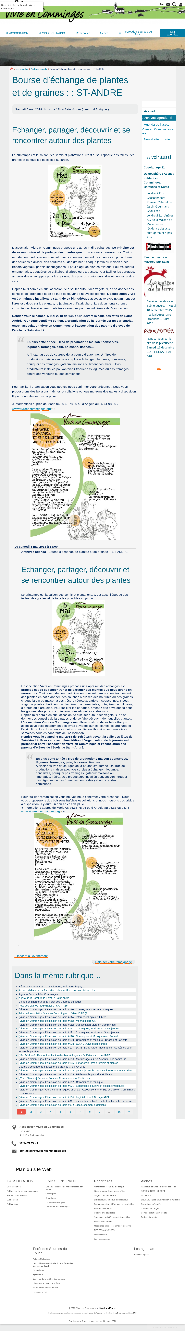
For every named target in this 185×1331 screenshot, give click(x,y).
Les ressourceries (102, 1239)
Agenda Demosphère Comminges (38, 994)
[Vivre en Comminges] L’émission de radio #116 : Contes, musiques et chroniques (66, 1009)
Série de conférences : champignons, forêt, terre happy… (52, 986)
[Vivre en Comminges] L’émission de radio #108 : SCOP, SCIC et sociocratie (63, 1043)
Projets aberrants (149, 1217)
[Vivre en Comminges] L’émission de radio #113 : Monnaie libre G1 (57, 1020)
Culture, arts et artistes (104, 1213)
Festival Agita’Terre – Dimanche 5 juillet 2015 (160, 319)
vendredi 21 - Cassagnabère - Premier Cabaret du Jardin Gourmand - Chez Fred (159, 202)
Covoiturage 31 (154, 167)
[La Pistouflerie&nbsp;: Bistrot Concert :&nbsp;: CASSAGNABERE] (159, 331)
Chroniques (51, 1194)
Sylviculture (38, 1274)
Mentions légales (107, 1308)
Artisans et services (103, 1208)
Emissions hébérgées (55, 1202)
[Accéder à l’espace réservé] (181, 4)
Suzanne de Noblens (94, 1313)
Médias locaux (100, 1234)
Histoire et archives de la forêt (46, 1283)
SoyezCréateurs (118, 1313)
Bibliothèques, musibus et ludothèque (111, 1200)
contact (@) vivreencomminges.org (43, 1150)
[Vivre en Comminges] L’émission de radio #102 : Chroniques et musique (61, 1082)
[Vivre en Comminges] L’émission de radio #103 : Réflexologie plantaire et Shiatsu (66, 1074)
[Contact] (168, 4)
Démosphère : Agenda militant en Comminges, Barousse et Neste (159, 180)
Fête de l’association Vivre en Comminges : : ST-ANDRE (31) (54, 1013)
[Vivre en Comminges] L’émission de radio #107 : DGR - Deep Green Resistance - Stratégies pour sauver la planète (75, 1049)
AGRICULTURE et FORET (153, 1191)
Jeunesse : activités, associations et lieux (113, 1217)
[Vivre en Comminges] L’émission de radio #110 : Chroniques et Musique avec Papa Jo (69, 1036)
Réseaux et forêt (40, 1292)
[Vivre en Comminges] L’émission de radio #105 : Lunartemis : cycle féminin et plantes (68, 1063)
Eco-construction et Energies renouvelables (114, 1204)
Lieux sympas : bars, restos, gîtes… (110, 1191)
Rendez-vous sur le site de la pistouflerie (160, 341)
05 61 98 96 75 (29, 1142)
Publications (12, 1204)
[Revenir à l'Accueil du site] (12, 69)
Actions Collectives (41, 1259)
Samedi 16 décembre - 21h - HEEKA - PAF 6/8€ (161, 352)
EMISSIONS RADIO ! (63, 1181)
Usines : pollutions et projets (154, 1213)
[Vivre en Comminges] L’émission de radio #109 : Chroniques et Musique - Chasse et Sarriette (73, 1040)
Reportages (51, 1198)
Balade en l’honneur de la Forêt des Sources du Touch (50, 1001)
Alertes (146, 1181)
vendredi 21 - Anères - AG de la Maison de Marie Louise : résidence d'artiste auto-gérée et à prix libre (161, 226)
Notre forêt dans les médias (45, 1287)
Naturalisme (38, 1270)
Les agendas (22, 69)
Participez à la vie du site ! (165, 1327)
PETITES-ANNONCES (104, 1230)
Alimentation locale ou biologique (109, 1187)
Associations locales (103, 1221)
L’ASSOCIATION (20, 1181)
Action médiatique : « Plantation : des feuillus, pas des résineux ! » (57, 990)
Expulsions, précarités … (152, 1204)
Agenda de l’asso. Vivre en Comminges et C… (158, 129)
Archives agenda (39, 69)
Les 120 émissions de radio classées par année (64, 1188)
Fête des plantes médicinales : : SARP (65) (44, 1005)
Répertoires (103, 1181)
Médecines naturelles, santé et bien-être (112, 1226)
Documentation (14, 1187)
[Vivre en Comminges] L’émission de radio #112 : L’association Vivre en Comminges (67, 1024)
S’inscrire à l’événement (31, 955)
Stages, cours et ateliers (105, 1195)
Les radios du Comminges (58, 1207)
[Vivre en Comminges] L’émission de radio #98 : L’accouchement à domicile (62, 1104)
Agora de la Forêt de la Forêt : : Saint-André (44, 998)
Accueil (149, 111)
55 (119, 1111)
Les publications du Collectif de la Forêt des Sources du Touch (53, 1264)
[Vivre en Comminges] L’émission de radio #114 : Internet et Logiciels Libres (62, 1017)
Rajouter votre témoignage (113, 962)
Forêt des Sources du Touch (50, 1251)
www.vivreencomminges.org (31, 408)
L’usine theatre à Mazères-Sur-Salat (156, 259)
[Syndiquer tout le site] (159, 368)
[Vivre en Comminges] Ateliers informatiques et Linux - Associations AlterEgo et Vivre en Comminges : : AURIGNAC (77, 1091)
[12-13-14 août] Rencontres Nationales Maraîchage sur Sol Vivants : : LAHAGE (64, 1055)
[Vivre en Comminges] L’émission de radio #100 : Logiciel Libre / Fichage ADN (64, 1097)
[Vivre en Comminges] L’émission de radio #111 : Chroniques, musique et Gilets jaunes (69, 1028)
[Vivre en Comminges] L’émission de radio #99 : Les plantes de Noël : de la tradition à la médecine (75, 1101)
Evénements (12, 1200)
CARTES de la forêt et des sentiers (49, 1279)
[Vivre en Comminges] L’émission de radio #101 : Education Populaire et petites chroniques (71, 1085)
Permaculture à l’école (17, 1195)
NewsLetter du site (157, 139)
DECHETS (146, 1195)
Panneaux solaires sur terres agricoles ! (159, 1187)
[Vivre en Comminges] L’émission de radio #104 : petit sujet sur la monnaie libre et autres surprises (76, 1070)
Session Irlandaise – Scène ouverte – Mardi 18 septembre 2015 (161, 306)
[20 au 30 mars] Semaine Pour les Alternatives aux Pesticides (54, 1078)
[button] (162, 4)
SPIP (135, 1313)
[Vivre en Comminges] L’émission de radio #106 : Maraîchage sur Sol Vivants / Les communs (72, 1059)
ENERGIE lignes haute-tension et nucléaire (160, 1200)
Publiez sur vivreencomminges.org (22, 1191)
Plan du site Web (34, 1169)
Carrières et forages (150, 1208)
